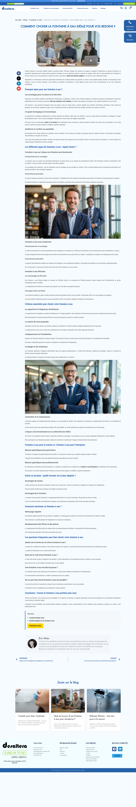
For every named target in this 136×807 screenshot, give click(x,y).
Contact (120, 3)
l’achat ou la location (50, 122)
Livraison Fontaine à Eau (36, 618)
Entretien (94, 8)
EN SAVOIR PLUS (81, 1)
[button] (19, 73)
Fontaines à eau (34, 8)
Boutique (103, 8)
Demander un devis (35, 626)
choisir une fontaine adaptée (75, 76)
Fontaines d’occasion (82, 8)
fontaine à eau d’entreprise (89, 467)
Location (89, 3)
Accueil (18, 20)
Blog (98, 3)
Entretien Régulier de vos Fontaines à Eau (41, 621)
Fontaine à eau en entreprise (51, 8)
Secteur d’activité (67, 8)
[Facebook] (114, 749)
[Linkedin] (120, 749)
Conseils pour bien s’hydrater (31, 716)
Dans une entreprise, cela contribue (60, 101)
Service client (108, 3)
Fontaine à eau (35, 20)
